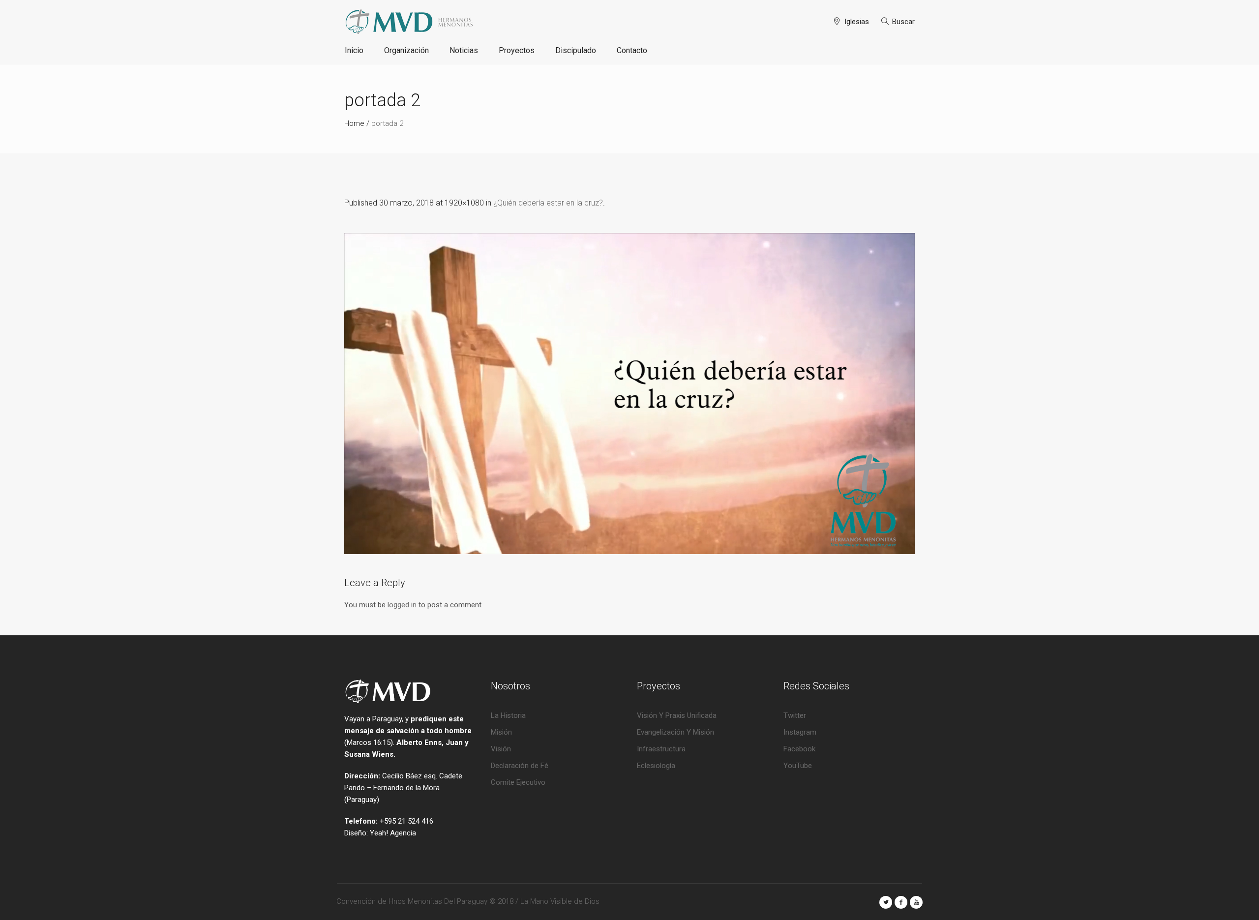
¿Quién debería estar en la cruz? (548, 203)
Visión (501, 748)
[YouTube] (916, 902)
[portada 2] (629, 393)
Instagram (799, 732)
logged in (402, 604)
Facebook (799, 748)
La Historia (508, 715)
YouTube (797, 765)
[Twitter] (885, 902)
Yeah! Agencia (393, 833)
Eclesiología (656, 765)
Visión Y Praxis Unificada (677, 715)
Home (354, 123)
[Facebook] (901, 902)
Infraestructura (661, 748)
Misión (501, 732)
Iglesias (856, 21)
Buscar (903, 21)
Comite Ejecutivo (518, 782)
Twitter (794, 715)
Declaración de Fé (519, 765)
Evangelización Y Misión (675, 732)
